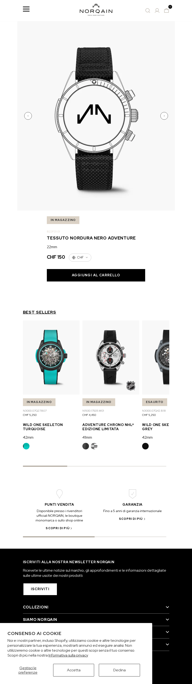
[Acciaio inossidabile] (94, 446)
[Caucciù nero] (85, 446)
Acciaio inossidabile (94, 446)
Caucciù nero (85, 446)
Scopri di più (58, 528)
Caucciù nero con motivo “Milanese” (145, 446)
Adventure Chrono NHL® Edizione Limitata (108, 426)
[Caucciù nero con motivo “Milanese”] (145, 446)
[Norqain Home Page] (96, 10)
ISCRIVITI (40, 589)
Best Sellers (39, 312)
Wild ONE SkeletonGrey (162, 426)
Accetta (74, 670)
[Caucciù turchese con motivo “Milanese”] (26, 446)
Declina (119, 670)
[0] (166, 10)
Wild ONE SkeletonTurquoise (43, 426)
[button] (28, 116)
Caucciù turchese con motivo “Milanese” (26, 446)
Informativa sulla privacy (68, 655)
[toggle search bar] (148, 10)
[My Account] (157, 10)
